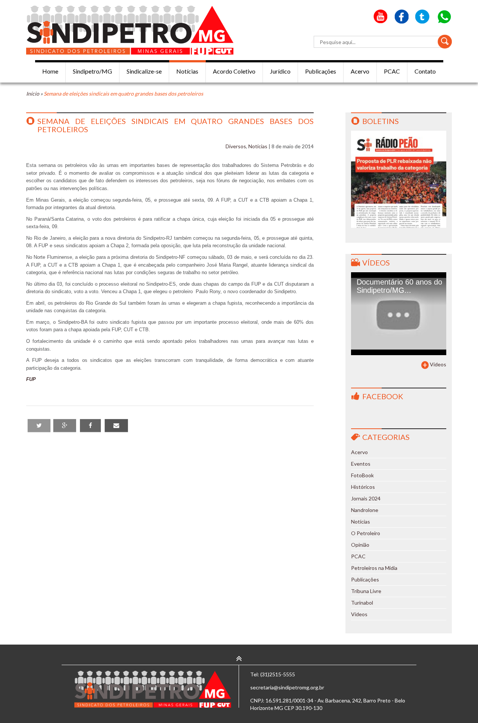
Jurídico (280, 71)
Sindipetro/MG (92, 71)
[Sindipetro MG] (129, 30)
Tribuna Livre (366, 591)
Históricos (363, 487)
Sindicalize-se (144, 71)
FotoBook (362, 475)
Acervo (360, 71)
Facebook (382, 396)
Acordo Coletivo (234, 71)
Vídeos (376, 262)
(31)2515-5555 (277, 674)
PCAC (392, 71)
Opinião (360, 545)
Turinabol (362, 602)
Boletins (380, 121)
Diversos (236, 146)
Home (50, 71)
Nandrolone (364, 510)
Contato (425, 71)
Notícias (187, 71)
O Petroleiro (365, 533)
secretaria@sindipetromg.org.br (287, 687)
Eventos (360, 463)
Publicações (320, 71)
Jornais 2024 (366, 498)
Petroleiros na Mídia (374, 568)
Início (32, 93)
